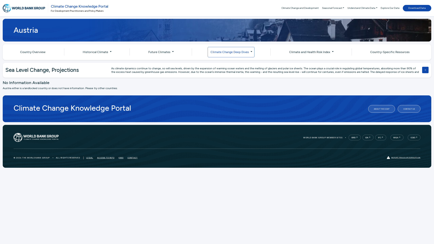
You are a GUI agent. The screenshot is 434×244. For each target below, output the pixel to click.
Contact (132, 157)
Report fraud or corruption (405, 157)
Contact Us (409, 109)
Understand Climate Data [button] (361, 8)
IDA (366, 137)
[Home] (24, 8)
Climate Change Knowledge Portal (79, 6)
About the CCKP (381, 109)
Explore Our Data (390, 8)
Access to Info (105, 157)
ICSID (413, 137)
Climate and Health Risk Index (309, 52)
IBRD (353, 137)
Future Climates (159, 52)
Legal (89, 157)
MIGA (395, 137)
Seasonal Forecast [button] (332, 8)
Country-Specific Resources (390, 52)
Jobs (121, 157)
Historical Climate (95, 52)
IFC (379, 137)
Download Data (417, 8)
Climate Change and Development (300, 8)
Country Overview (32, 52)
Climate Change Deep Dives (230, 52)
